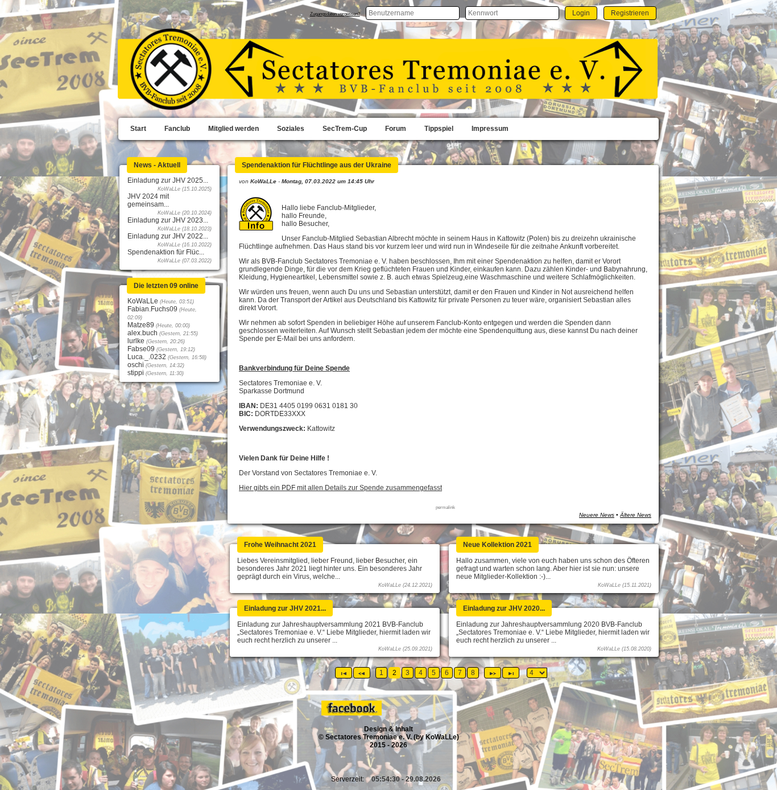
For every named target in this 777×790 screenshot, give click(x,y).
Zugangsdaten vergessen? (335, 14)
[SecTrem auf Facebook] (352, 713)
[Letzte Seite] (510, 672)
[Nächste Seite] (492, 672)
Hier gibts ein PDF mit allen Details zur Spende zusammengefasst (340, 488)
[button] (581, 12)
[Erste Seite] (343, 672)
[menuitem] (138, 129)
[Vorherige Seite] (361, 672)
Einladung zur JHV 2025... (167, 180)
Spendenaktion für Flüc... (165, 252)
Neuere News (596, 515)
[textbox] (413, 13)
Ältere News (635, 515)
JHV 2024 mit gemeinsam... (148, 200)
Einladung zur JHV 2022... (167, 236)
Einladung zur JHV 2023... (167, 220)
